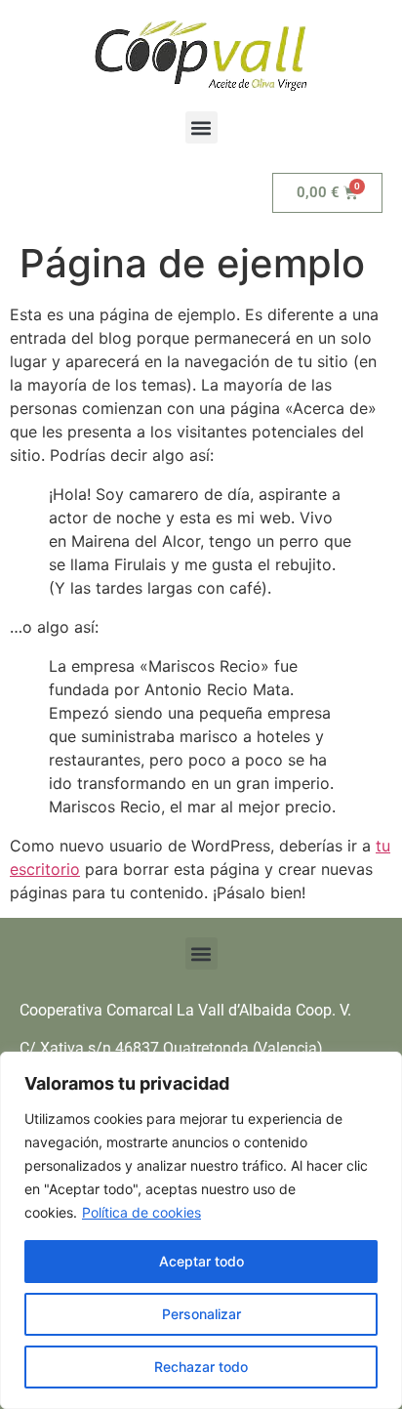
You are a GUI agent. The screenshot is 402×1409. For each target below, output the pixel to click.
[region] (201, 1230)
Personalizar (201, 1313)
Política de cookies (141, 1212)
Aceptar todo (201, 1261)
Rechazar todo (201, 1366)
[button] (201, 127)
